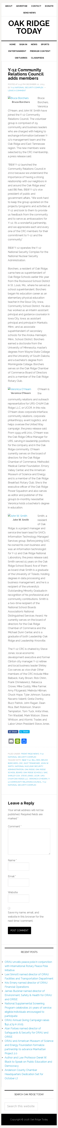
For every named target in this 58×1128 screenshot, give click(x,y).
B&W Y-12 (26, 760)
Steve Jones (27, 776)
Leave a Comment (17, 90)
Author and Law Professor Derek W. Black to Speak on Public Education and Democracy (28, 1061)
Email (12, 876)
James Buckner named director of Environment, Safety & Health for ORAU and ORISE (28, 995)
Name (12, 860)
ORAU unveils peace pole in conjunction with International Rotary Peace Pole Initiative (28, 966)
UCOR (36, 776)
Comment (14, 826)
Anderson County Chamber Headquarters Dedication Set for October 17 (24, 1074)
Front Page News (30, 754)
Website (13, 892)
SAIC (46, 772)
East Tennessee (32, 763)
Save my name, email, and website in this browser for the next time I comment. (26, 916)
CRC (21, 763)
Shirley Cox (14, 776)
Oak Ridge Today (29, 27)
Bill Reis (36, 760)
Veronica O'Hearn (38, 779)
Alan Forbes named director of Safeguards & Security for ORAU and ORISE (26, 1032)
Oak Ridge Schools (33, 772)
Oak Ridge (30, 769)
